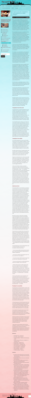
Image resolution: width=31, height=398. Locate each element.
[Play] (13, 17)
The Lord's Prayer (8, 2)
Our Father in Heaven (5, 29)
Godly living (4, 34)
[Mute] (26, 17)
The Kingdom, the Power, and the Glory (6, 47)
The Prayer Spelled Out (5, 51)
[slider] (28, 17)
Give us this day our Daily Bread (6, 38)
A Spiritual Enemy (5, 46)
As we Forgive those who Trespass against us (4, 41)
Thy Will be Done (4, 33)
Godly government (5, 35)
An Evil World (5, 45)
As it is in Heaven (4, 36)
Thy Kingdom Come (4, 32)
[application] (20, 17)
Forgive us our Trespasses (5, 39)
